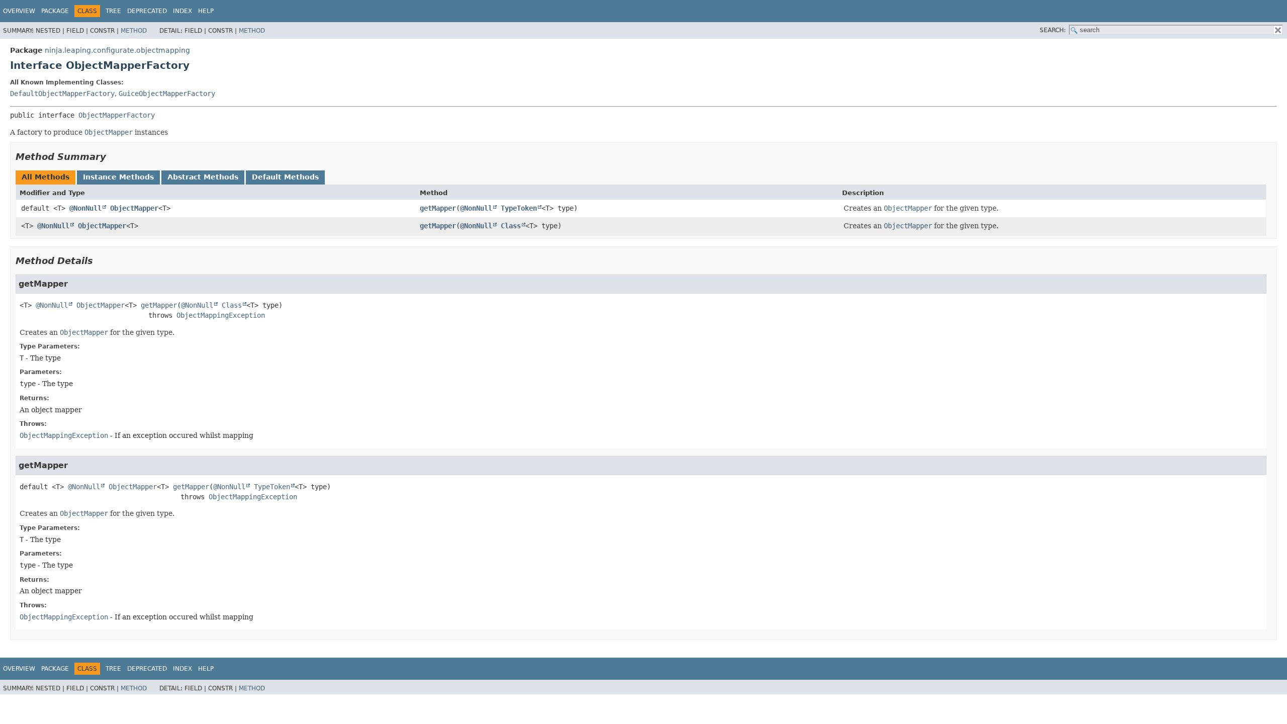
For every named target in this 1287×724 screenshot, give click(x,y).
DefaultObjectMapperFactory (62, 93)
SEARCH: (1053, 30)
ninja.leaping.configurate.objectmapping (117, 50)
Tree (113, 11)
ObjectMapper (134, 208)
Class (511, 226)
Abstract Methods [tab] (202, 177)
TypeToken (519, 208)
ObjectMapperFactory (116, 115)
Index (182, 11)
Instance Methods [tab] (118, 177)
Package (55, 11)
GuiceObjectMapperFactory (167, 93)
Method (134, 30)
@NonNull (85, 208)
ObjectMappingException (220, 315)
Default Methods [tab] (285, 177)
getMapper (438, 208)
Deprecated (147, 11)
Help (206, 11)
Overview (19, 11)
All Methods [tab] (45, 177)
